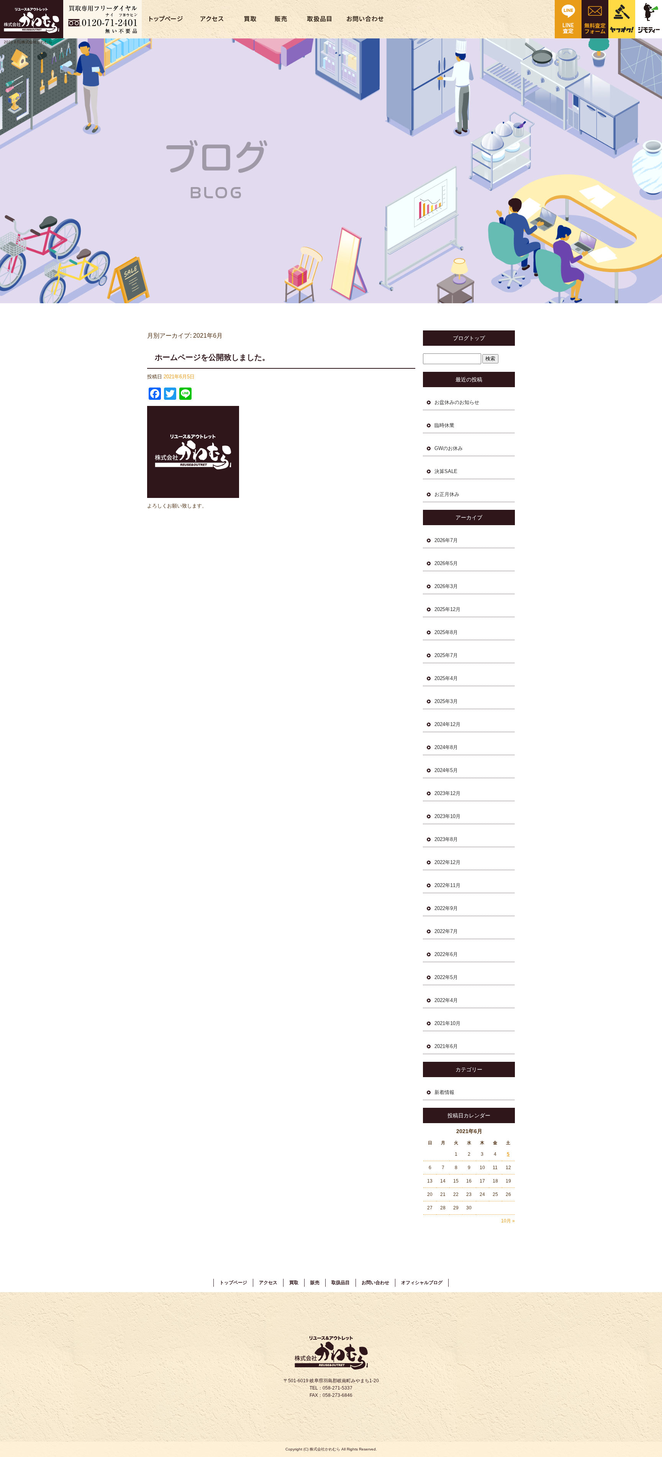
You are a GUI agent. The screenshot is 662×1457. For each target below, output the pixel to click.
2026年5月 (446, 563)
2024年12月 (447, 724)
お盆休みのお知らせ (456, 402)
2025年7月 (446, 655)
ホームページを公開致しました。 (212, 357)
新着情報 (444, 1092)
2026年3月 (446, 586)
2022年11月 (447, 885)
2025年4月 (446, 678)
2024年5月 (446, 770)
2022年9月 (446, 908)
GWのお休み (448, 448)
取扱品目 (320, 19)
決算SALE (445, 471)
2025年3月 (446, 701)
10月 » (508, 1221)
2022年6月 (446, 954)
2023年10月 (447, 816)
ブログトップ (469, 338)
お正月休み (446, 494)
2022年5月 (446, 977)
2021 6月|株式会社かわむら (28, 42)
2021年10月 (447, 1023)
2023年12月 (447, 793)
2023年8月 (446, 839)
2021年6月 (446, 1046)
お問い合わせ (366, 19)
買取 (251, 19)
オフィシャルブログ (421, 1282)
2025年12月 (447, 609)
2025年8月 (446, 632)
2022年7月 (446, 931)
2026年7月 (446, 540)
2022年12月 (447, 862)
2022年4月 (446, 1000)
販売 (281, 19)
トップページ (167, 19)
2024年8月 (446, 747)
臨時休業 (444, 425)
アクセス (213, 19)
